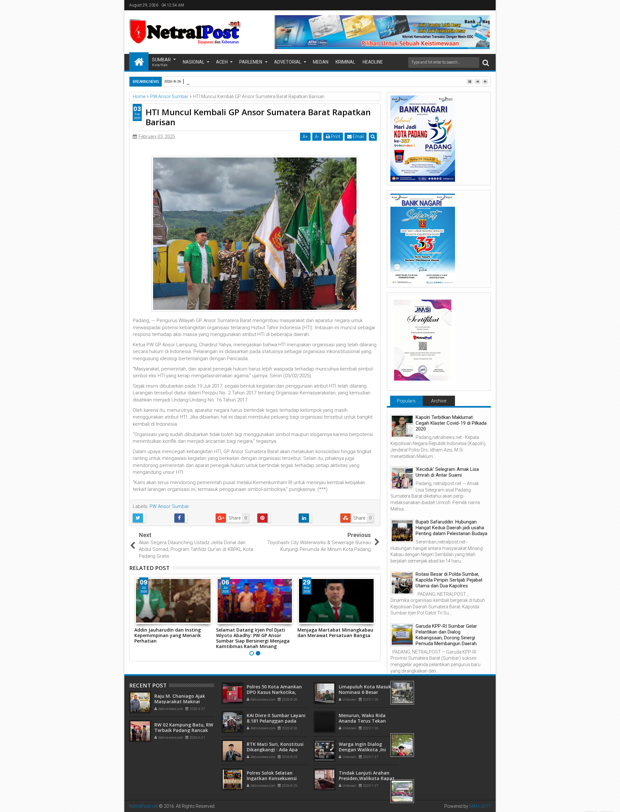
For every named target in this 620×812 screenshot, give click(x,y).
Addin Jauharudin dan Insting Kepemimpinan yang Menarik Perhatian (167, 635)
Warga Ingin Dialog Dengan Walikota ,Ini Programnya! (362, 749)
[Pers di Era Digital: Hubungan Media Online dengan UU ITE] (402, 745)
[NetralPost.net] (139, 61)
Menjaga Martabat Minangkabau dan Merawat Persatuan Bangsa (335, 632)
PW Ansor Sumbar (169, 506)
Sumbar (161, 62)
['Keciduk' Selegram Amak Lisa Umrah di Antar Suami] (402, 478)
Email (358, 136)
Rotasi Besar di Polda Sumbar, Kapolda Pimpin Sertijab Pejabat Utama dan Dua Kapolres (449, 580)
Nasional (193, 62)
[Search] (485, 62)
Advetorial (287, 62)
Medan (320, 62)
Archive (438, 400)
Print (335, 136)
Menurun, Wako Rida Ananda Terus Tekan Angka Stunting (362, 720)
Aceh (222, 62)
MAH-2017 (480, 806)
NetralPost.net (143, 806)
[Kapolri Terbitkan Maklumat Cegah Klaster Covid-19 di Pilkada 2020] (402, 426)
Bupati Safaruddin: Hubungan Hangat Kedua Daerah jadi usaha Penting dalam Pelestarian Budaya (451, 527)
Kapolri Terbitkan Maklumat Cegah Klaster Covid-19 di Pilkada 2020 (451, 423)
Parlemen (250, 62)
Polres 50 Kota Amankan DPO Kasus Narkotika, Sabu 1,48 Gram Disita (274, 692)
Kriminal (345, 62)
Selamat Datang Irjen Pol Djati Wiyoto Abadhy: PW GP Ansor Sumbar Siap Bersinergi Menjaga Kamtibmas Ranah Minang (253, 638)
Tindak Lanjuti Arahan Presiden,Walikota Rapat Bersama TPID (367, 778)
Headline (373, 62)
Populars (406, 400)
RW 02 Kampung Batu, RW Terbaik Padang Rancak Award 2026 (183, 730)
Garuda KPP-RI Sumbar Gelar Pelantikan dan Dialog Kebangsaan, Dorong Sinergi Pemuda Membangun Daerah (446, 634)
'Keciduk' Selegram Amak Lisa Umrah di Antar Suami (447, 472)
